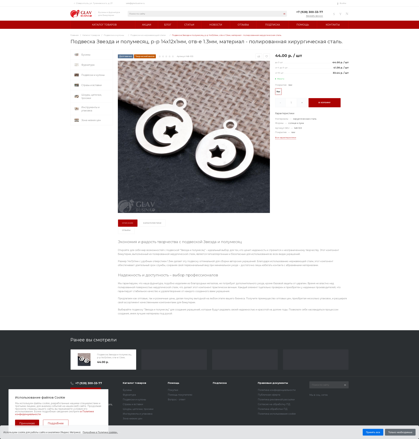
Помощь (173, 382)
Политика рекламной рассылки (276, 399)
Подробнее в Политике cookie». (100, 432)
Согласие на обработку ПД (274, 404)
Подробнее (56, 423)
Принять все (373, 432)
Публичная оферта (269, 394)
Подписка (220, 382)
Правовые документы (273, 382)
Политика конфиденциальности (277, 390)
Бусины (127, 390)
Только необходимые (400, 432)
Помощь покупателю (180, 394)
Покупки (173, 390)
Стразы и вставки (133, 404)
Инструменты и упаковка (137, 413)
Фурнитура (129, 394)
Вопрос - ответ (176, 399)
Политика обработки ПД (272, 409)
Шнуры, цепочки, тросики (138, 409)
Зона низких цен (132, 418)
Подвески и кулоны (134, 399)
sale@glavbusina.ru (135, 3)
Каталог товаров (134, 382)
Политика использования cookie (277, 413)
